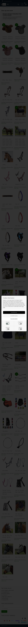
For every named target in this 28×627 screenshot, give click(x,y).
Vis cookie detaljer (14, 318)
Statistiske (20, 327)
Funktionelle (8, 327)
